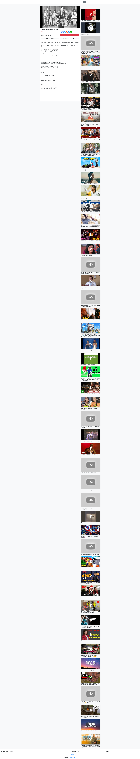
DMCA (72, 753)
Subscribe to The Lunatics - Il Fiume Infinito (70, 34)
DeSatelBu (42, 2)
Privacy (72, 754)
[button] (84, 2)
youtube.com (73, 757)
